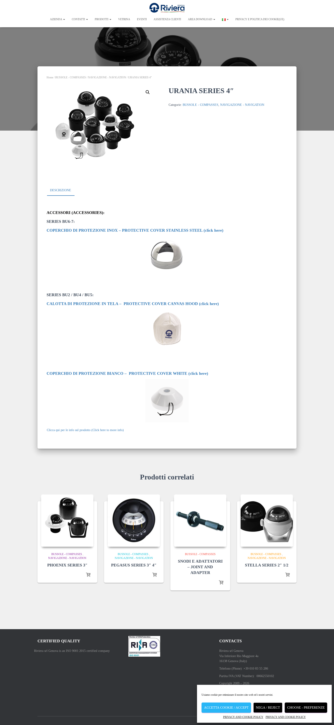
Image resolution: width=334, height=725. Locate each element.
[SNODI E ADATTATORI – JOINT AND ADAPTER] (200, 520)
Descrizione (60, 190)
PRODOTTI (102, 19)
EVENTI (142, 19)
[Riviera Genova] (167, 8)
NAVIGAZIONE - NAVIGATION (107, 77)
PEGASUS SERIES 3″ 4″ (134, 565)
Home (50, 77)
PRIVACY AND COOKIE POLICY (243, 717)
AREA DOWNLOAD (200, 19)
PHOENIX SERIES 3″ (67, 565)
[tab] (64, 190)
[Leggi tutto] (88, 575)
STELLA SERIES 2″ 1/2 (266, 565)
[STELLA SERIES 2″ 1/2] (267, 520)
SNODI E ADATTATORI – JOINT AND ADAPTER (200, 567)
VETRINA (124, 19)
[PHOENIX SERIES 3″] (67, 520)
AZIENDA (56, 19)
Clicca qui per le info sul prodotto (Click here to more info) (85, 430)
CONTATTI (79, 19)
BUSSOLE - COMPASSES (70, 77)
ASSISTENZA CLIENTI (167, 19)
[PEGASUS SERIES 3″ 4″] (134, 520)
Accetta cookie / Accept (226, 707)
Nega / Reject (268, 707)
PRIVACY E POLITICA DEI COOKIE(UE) (259, 19)
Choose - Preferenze (306, 707)
